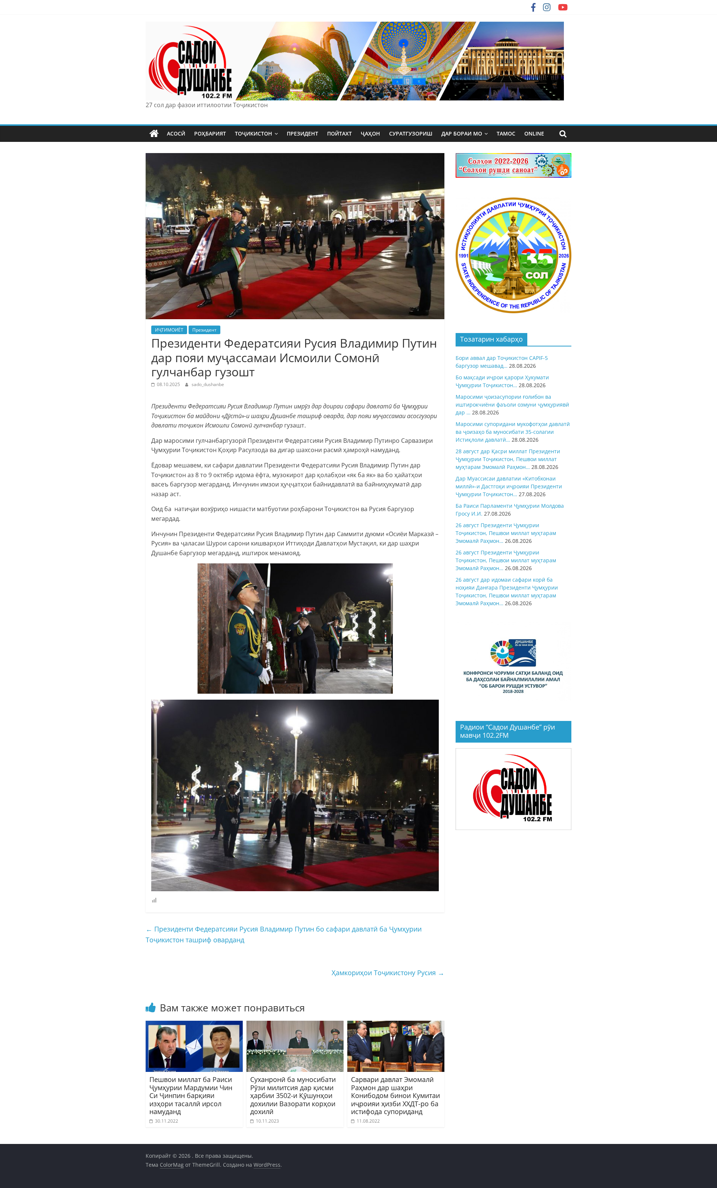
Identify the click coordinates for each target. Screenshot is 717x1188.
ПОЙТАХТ (339, 133)
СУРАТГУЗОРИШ (410, 133)
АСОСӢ (176, 133)
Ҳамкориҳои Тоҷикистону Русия (388, 972)
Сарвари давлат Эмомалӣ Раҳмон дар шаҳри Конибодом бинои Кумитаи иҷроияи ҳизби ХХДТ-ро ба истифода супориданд (395, 1095)
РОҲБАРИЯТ (210, 133)
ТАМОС (506, 133)
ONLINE (534, 133)
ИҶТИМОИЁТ (169, 330)
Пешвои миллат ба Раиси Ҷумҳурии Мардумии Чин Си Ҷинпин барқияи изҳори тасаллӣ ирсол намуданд (190, 1095)
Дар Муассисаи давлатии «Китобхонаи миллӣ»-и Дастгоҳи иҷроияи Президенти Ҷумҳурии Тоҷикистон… (509, 486)
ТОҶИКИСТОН (253, 133)
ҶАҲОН (370, 133)
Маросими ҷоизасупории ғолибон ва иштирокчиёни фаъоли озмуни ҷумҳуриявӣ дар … (512, 404)
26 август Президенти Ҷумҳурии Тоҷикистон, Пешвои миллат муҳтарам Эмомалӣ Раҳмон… (506, 533)
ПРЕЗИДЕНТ (302, 133)
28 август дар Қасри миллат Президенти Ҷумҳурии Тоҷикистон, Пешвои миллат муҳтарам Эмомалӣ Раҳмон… (508, 459)
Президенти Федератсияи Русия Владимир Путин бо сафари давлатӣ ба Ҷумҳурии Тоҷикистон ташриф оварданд (284, 934)
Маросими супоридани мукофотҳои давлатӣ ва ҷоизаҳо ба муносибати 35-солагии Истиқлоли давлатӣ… (513, 431)
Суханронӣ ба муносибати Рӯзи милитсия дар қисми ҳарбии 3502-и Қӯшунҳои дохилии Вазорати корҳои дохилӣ (293, 1095)
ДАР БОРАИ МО (461, 133)
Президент (204, 330)
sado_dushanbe (208, 384)
